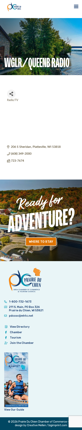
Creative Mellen (36, 425)
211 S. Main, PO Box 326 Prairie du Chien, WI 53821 (26, 308)
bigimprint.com (57, 425)
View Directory (20, 326)
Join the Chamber (22, 343)
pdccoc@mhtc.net (20, 315)
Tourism (15, 337)
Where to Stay (41, 241)
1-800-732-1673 (19, 301)
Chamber (16, 332)
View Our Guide (14, 409)
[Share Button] (11, 94)
